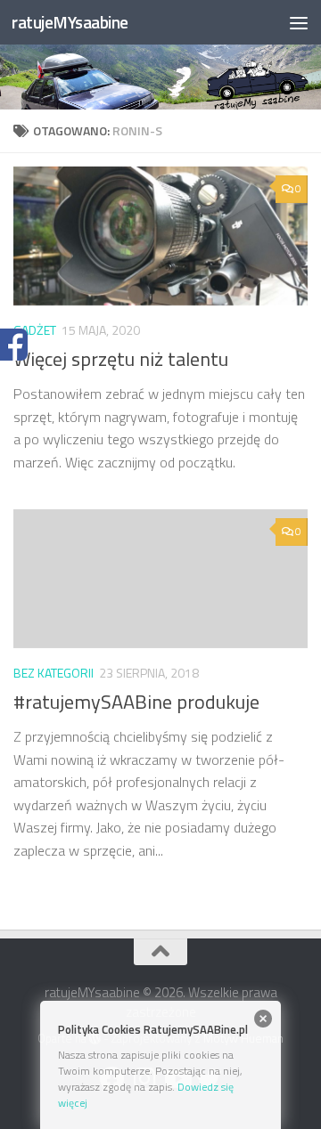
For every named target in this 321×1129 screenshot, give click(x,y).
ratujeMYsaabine (70, 22)
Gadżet (34, 330)
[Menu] (298, 22)
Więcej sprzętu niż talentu (120, 359)
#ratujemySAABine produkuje (136, 701)
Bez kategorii (53, 672)
